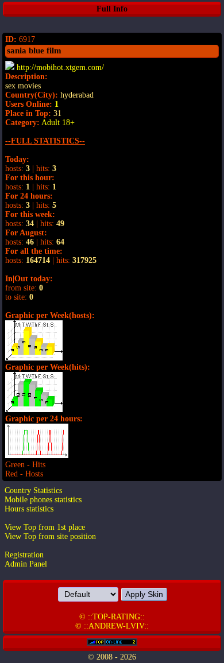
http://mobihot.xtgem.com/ (60, 67)
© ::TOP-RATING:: (112, 616)
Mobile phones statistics (43, 499)
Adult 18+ (58, 122)
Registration (24, 554)
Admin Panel (26, 564)
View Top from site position (50, 536)
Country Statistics (33, 490)
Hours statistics (29, 509)
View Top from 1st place (45, 527)
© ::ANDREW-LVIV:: (112, 626)
